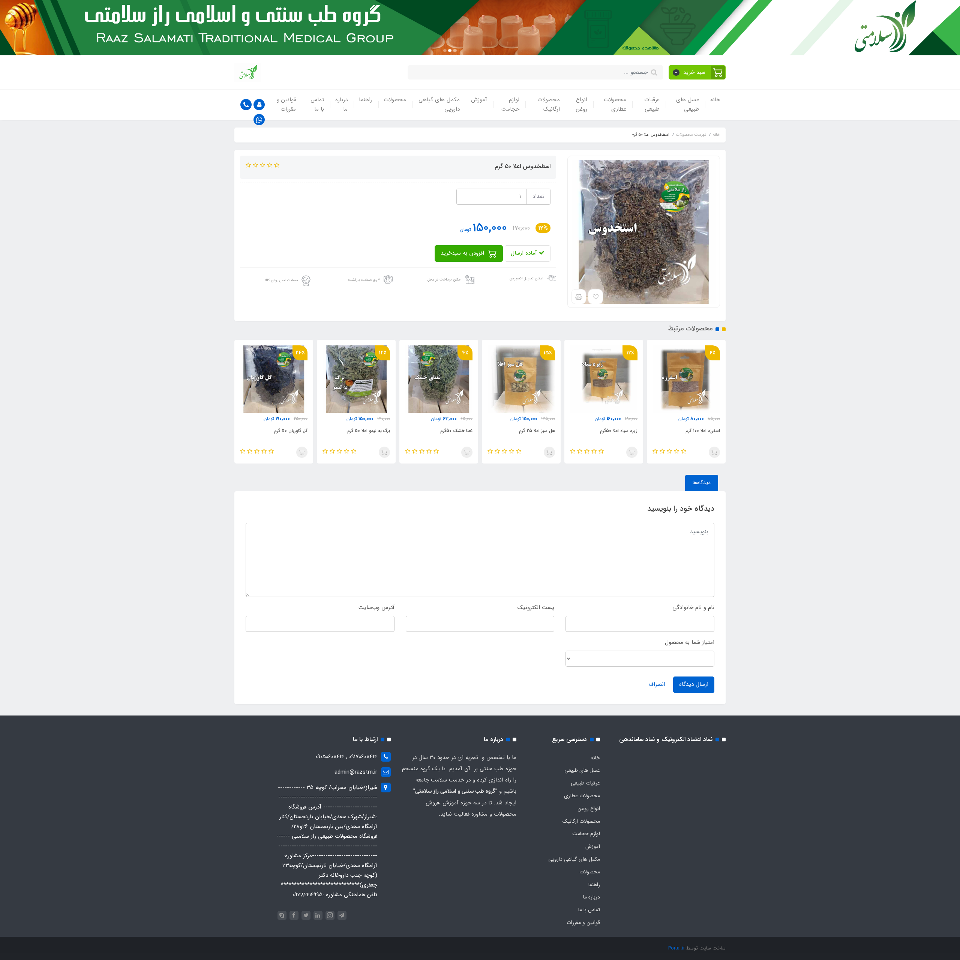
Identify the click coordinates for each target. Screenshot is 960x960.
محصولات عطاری (615, 104)
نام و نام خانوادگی (693, 607)
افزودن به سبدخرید (463, 253)
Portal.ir (676, 948)
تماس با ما (317, 104)
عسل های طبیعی (687, 104)
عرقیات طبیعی (652, 104)
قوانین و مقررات (286, 104)
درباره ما (341, 104)
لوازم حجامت (510, 104)
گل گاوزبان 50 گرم (291, 430)
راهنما (365, 99)
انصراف (657, 684)
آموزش (479, 99)
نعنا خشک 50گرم (456, 430)
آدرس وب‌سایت (376, 607)
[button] (697, 72)
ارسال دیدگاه (693, 684)
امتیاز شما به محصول (689, 642)
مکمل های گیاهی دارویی (439, 104)
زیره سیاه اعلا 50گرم (619, 430)
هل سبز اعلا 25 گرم (537, 430)
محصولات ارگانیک (548, 104)
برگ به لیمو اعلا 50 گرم (368, 430)
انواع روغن (581, 104)
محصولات (395, 99)
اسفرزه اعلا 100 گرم (703, 430)
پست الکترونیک (536, 607)
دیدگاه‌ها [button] (702, 482)
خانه (715, 99)
